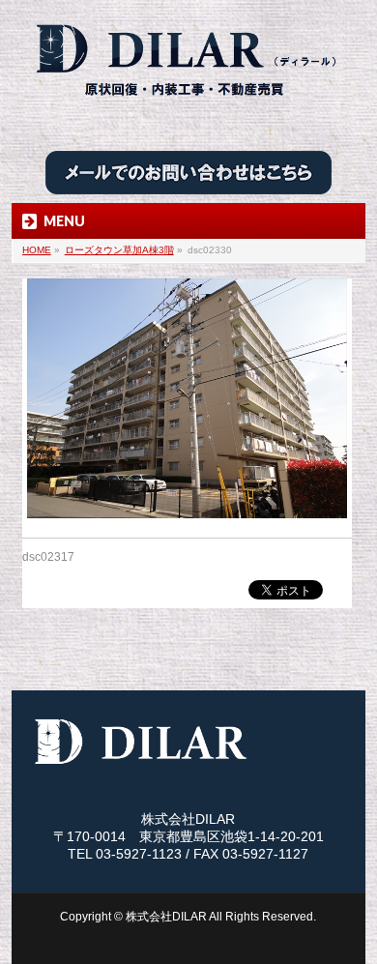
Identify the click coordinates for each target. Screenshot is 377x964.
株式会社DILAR (166, 916)
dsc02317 (48, 557)
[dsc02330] (187, 398)
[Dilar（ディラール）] (188, 104)
